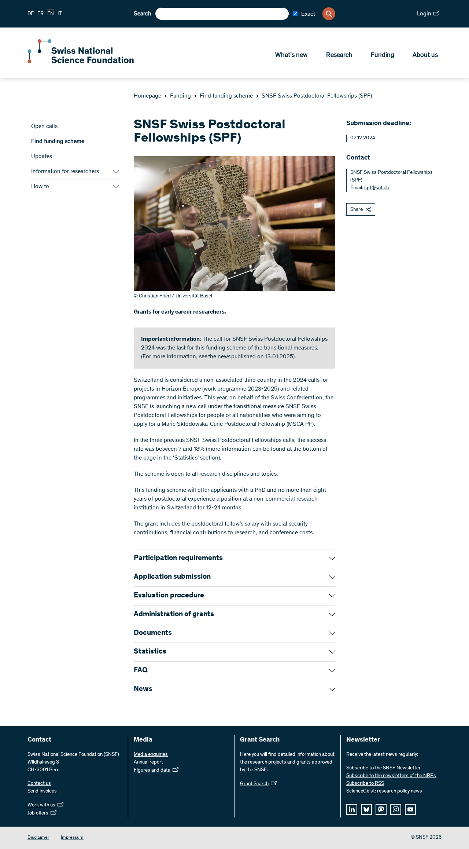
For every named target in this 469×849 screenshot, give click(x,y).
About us (425, 55)
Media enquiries (151, 754)
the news (219, 357)
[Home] (80, 62)
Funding (382, 55)
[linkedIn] (351, 809)
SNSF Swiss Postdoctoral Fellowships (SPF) (317, 96)
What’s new (291, 55)
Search (142, 14)
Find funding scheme (226, 96)
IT (60, 14)
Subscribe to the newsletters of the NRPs (391, 776)
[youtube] (410, 809)
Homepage (147, 96)
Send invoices (42, 791)
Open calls (44, 126)
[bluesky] (366, 809)
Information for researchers (65, 172)
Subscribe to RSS (365, 783)
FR (40, 14)
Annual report (148, 762)
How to (40, 187)
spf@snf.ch (376, 188)
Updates (41, 157)
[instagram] (395, 809)
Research (339, 55)
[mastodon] (381, 809)
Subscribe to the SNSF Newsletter (383, 768)
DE (30, 14)
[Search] (328, 13)
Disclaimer (38, 837)
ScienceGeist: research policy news (384, 791)
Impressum (72, 837)
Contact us (39, 783)
